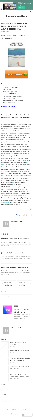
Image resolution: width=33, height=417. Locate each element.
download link (5, 202)
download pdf (14, 187)
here (18, 204)
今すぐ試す (21, 7)
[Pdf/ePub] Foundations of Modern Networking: (15, 239)
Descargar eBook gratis (8, 106)
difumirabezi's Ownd (16, 16)
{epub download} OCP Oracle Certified (19, 366)
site (2, 171)
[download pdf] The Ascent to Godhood (13, 253)
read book (18, 176)
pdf (12, 153)
